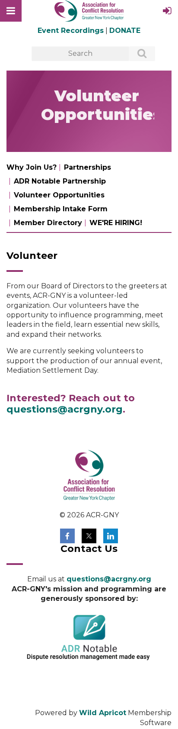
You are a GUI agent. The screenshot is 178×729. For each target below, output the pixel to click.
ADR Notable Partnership (60, 181)
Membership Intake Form (61, 209)
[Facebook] (67, 536)
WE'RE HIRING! (115, 223)
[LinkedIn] (110, 536)
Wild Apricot (102, 713)
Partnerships (87, 167)
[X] (89, 536)
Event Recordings (71, 30)
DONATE (124, 30)
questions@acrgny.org (64, 409)
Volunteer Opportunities (59, 195)
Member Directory (48, 223)
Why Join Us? (31, 167)
